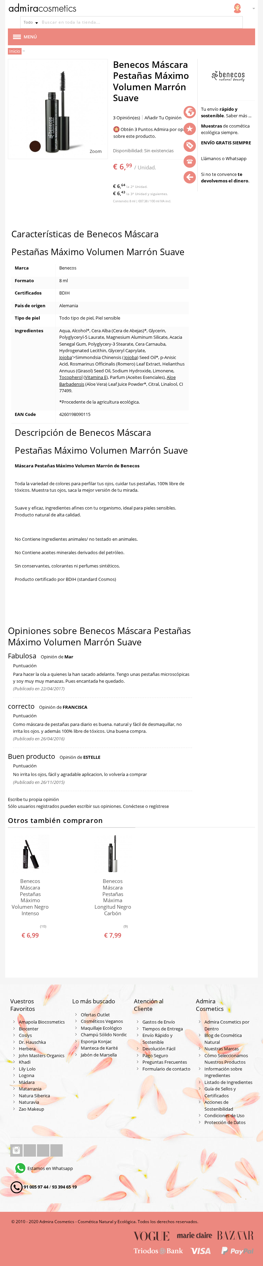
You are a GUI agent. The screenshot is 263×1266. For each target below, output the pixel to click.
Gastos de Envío (158, 1022)
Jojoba (65, 357)
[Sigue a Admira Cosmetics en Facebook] (30, 1150)
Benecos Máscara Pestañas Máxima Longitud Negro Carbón (113, 897)
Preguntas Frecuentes (164, 1062)
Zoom (96, 151)
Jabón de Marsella (99, 1055)
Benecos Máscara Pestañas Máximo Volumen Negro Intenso (30, 897)
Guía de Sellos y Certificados (220, 1092)
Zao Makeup (31, 1109)
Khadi (24, 1062)
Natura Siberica (34, 1095)
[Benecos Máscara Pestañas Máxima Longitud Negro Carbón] (113, 854)
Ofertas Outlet (95, 1015)
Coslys (25, 1035)
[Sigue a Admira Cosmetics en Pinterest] (56, 1150)
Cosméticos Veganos (102, 1021)
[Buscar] (236, 22)
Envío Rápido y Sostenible (157, 1038)
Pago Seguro (155, 1055)
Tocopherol (71, 377)
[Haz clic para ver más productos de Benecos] (228, 76)
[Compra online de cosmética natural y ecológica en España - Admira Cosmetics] (42, 9)
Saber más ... (238, 115)
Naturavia (29, 1102)
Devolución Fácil (158, 1049)
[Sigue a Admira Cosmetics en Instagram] (17, 1150)
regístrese (159, 806)
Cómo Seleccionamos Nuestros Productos (226, 1058)
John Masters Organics (41, 1055)
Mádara (27, 1082)
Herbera (27, 1049)
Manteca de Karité (99, 1048)
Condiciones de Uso (224, 1115)
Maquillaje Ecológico (101, 1028)
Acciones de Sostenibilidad (218, 1105)
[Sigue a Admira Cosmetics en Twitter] (43, 1150)
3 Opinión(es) (126, 118)
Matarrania (30, 1089)
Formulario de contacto (166, 1069)
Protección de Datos (225, 1122)
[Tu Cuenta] (237, 8)
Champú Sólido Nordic (104, 1034)
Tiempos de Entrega (162, 1029)
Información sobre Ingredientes (223, 1072)
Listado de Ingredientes (228, 1082)
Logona (26, 1075)
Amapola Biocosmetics (42, 1022)
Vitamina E (96, 377)
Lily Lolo (27, 1069)
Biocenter (28, 1029)
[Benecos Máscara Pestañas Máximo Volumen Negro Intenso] (30, 854)
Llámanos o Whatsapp (224, 158)
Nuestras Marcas (221, 1049)
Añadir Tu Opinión (163, 118)
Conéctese (133, 806)
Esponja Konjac (96, 1041)
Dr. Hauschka (32, 1042)
